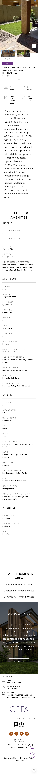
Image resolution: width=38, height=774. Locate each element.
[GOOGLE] (27, 734)
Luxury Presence (19, 747)
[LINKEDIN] (22, 734)
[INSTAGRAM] (16, 734)
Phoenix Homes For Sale (19, 584)
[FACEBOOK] (11, 734)
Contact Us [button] (19, 661)
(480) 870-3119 (12, 688)
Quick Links (19, 761)
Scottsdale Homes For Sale (19, 590)
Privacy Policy (27, 758)
